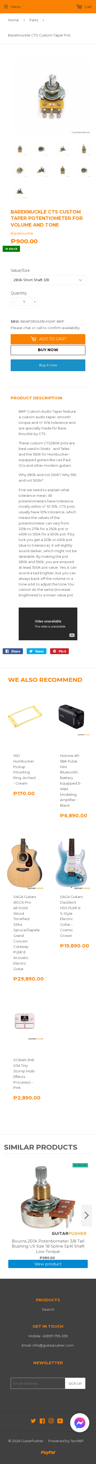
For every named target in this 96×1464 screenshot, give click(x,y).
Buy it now (48, 365)
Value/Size (20, 270)
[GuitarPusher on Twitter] (33, 1422)
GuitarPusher (32, 1441)
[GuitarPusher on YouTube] (60, 1422)
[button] (79, 1424)
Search (48, 1309)
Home (13, 20)
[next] (86, 1216)
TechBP (77, 1441)
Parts (33, 20)
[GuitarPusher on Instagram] (51, 1422)
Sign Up (75, 1383)
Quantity (19, 293)
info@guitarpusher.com (53, 1345)
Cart (88, 7)
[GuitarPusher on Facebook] (42, 1422)
